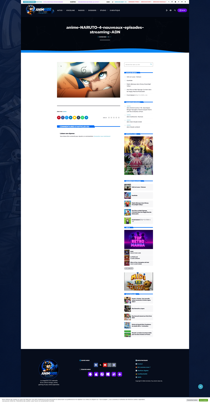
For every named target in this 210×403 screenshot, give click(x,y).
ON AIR (182, 10)
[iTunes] (175, 1)
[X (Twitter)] (169, 1)
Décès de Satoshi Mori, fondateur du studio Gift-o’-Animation (141, 325)
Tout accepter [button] (203, 400)
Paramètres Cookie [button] (192, 400)
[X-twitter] (100, 365)
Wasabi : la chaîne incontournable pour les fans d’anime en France (142, 333)
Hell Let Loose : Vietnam (134, 77)
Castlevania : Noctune (136, 116)
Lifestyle (129, 282)
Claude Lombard (135, 127)
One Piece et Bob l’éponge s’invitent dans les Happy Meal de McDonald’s (141, 212)
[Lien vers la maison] (39, 10)
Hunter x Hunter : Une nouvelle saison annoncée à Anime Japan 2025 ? (138, 167)
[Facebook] (178, 1)
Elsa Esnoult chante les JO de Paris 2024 (142, 317)
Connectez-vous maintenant (102, 136)
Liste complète (129, 268)
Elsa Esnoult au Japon (138, 309)
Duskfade (129, 80)
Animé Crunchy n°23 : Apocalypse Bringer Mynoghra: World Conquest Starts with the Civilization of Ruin (139, 109)
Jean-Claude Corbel (136, 122)
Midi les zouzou (132, 285)
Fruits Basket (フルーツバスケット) (137, 95)
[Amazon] (185, 1)
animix (65, 111)
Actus (128, 162)
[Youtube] (105, 365)
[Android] (182, 1)
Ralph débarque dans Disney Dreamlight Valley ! (140, 204)
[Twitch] (172, 1)
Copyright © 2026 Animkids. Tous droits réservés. (149, 381)
